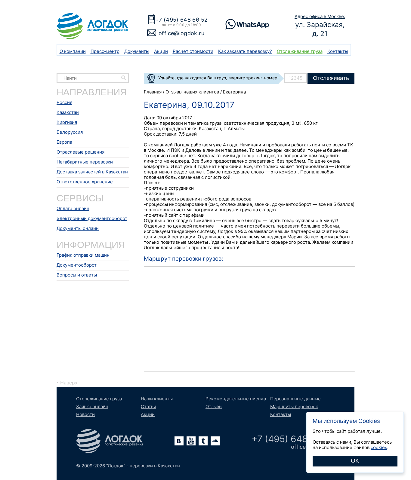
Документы (136, 51)
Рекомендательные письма (236, 399)
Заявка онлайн (92, 406)
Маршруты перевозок (294, 406)
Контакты (337, 51)
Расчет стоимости (193, 51)
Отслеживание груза (300, 51)
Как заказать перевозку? (245, 51)
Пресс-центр (105, 51)
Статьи (148, 406)
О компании (73, 51)
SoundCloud (215, 440)
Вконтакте (179, 440)
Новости (85, 414)
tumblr (203, 440)
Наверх (69, 383)
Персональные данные (295, 399)
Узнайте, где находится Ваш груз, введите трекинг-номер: (218, 77)
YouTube (191, 440)
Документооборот (77, 265)
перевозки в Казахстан (155, 466)
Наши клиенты (157, 399)
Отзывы (214, 406)
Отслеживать (331, 78)
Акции (161, 51)
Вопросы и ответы (77, 275)
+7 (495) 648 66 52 (181, 20)
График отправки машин (83, 255)
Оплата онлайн (73, 208)
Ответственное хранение (85, 182)
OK (355, 460)
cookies (379, 447)
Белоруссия (70, 132)
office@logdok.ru (181, 33)
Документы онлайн (78, 228)
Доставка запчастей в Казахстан (92, 172)
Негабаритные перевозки (85, 162)
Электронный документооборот (92, 218)
